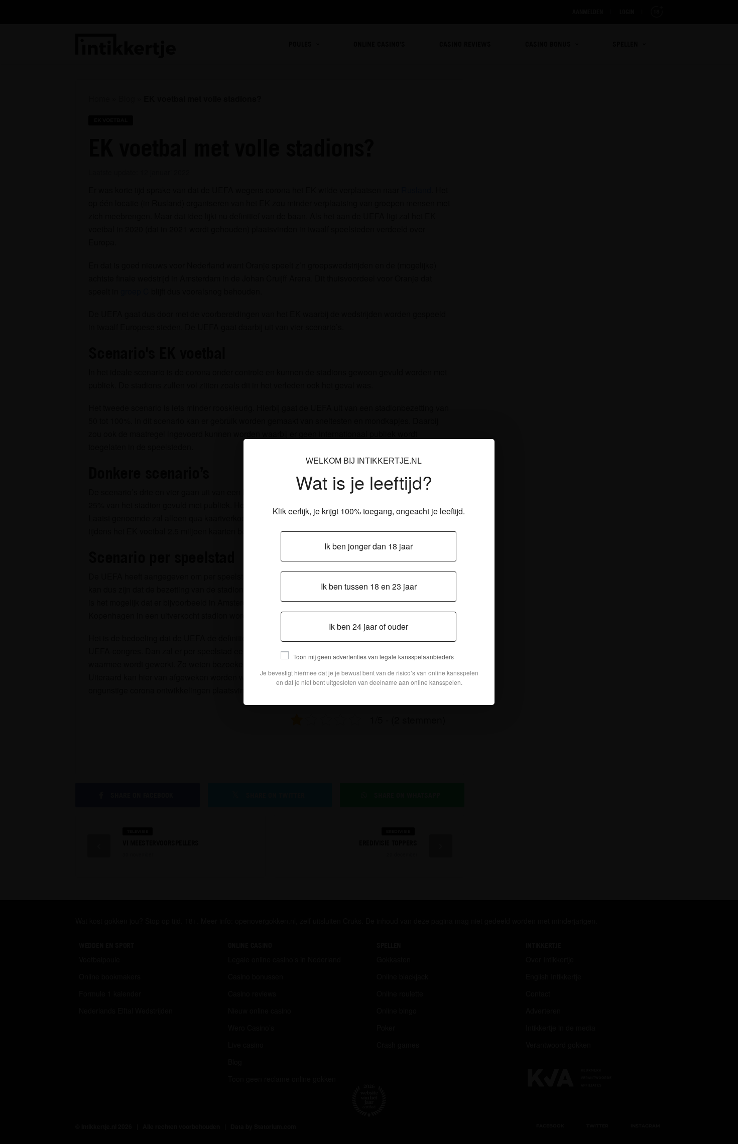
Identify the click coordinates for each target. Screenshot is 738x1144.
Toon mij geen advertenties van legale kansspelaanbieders (373, 656)
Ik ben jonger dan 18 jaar (368, 546)
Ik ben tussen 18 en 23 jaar (369, 586)
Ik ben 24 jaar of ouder (368, 626)
